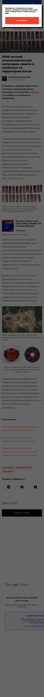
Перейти (22, 20)
